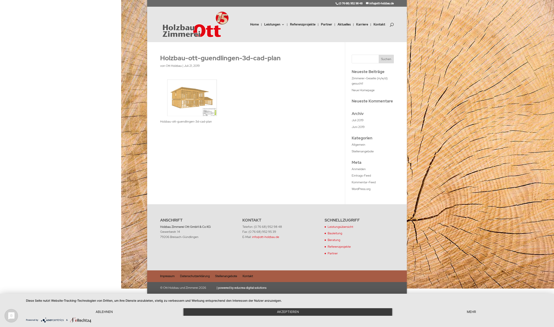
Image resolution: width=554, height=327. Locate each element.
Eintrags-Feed (361, 175)
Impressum (167, 276)
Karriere (362, 24)
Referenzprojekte (303, 24)
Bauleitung (335, 233)
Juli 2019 (358, 120)
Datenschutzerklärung (195, 276)
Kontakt (379, 24)
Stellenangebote (363, 151)
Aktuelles (344, 24)
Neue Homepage (363, 90)
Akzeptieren (288, 312)
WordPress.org (361, 189)
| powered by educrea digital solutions (241, 288)
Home (254, 24)
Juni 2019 (358, 127)
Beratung (334, 240)
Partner (326, 24)
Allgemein (358, 145)
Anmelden (359, 169)
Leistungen (272, 24)
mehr (471, 312)
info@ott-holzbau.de (265, 237)
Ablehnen (104, 312)
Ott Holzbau (174, 66)
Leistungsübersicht (340, 227)
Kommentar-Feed (364, 182)
